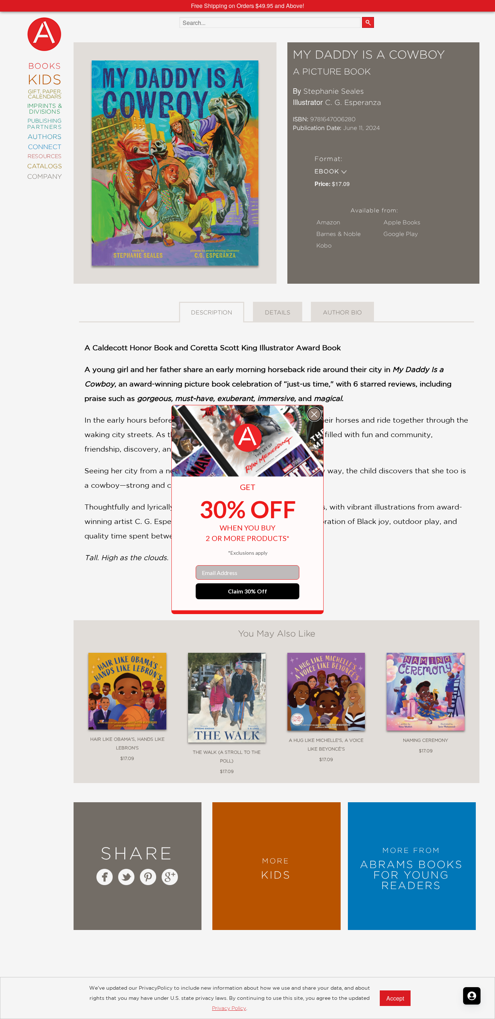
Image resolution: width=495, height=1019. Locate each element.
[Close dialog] (314, 414)
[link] (247, 437)
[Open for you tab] (472, 996)
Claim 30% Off (247, 591)
